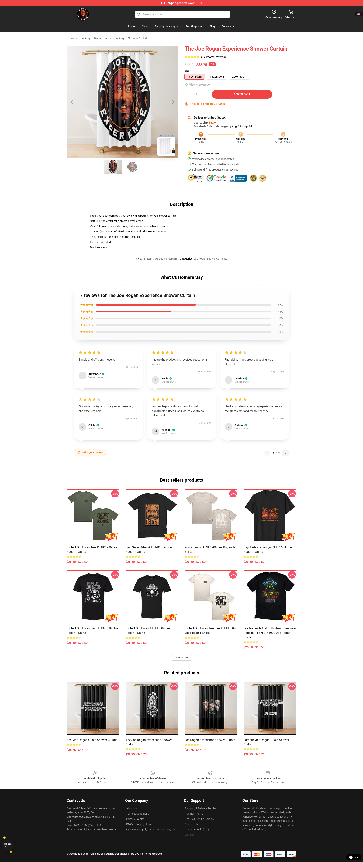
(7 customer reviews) (213, 57)
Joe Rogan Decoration (94, 38)
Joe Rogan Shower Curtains (131, 38)
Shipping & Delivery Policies (200, 808)
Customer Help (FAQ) (197, 829)
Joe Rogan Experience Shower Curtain (210, 740)
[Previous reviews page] (267, 453)
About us (131, 808)
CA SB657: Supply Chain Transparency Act (151, 829)
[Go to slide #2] (132, 167)
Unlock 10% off (7, 845)
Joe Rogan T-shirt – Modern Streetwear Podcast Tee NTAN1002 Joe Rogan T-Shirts (270, 632)
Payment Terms (194, 813)
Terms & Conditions (137, 813)
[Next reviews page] (285, 453)
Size (187, 70)
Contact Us (191, 824)
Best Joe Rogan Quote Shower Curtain (92, 740)
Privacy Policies (135, 818)
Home (70, 38)
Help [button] (356, 857)
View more (181, 657)
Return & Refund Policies (199, 818)
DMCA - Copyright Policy (140, 824)
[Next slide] (173, 102)
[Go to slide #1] (113, 167)
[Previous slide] (72, 102)
